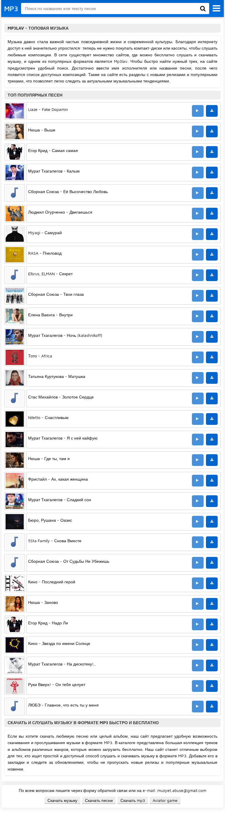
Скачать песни (99, 800)
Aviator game (165, 800)
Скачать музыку (62, 800)
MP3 (11, 8)
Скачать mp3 (132, 800)
